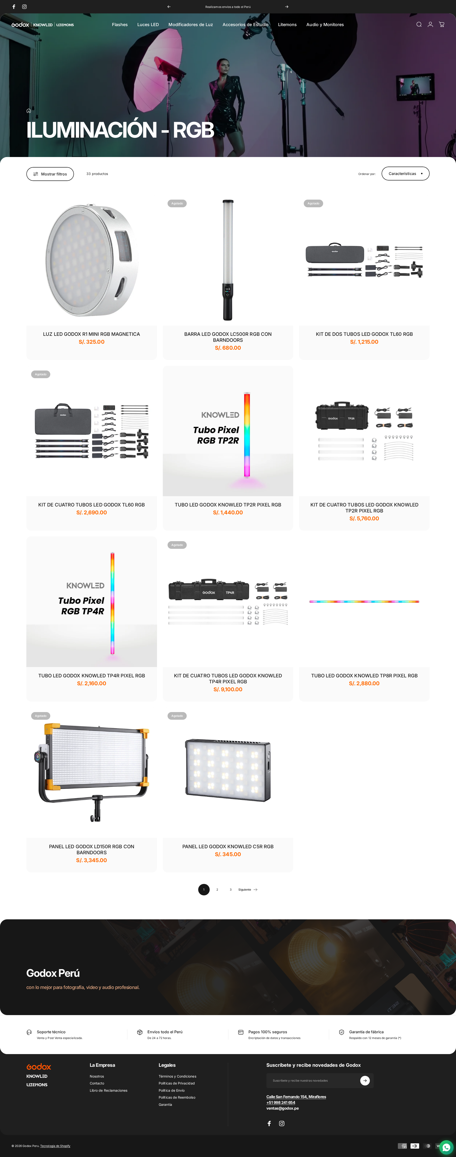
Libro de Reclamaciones (108, 1090)
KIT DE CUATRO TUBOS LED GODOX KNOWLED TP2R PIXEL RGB (364, 508)
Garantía (165, 1104)
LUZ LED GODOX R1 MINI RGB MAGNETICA (91, 334)
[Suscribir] (365, 1080)
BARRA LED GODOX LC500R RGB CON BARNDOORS (228, 337)
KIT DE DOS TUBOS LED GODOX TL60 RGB (364, 334)
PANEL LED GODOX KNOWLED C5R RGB (228, 846)
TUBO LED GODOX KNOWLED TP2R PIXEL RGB (228, 505)
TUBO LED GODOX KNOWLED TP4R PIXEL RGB (91, 676)
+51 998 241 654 (280, 1102)
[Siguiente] (286, 6)
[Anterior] (169, 6)
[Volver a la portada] (28, 110)
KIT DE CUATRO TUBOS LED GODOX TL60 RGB (91, 505)
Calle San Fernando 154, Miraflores (296, 1096)
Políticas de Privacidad (177, 1083)
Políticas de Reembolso (177, 1097)
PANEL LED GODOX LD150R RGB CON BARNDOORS (91, 849)
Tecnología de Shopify (55, 1146)
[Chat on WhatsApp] (446, 1147)
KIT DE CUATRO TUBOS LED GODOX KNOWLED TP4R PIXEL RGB (228, 679)
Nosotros (97, 1076)
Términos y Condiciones (177, 1076)
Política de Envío (172, 1090)
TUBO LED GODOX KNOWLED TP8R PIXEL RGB (364, 676)
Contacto (97, 1083)
